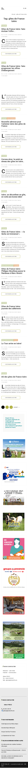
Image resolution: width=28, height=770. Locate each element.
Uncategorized (11, 118)
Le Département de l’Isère (8, 735)
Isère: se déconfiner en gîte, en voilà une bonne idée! (13, 195)
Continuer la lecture (10, 53)
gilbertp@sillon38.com (8, 711)
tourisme (4, 25)
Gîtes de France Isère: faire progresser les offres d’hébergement (13, 68)
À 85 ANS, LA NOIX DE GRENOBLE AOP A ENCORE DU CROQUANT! (12, 757)
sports (16, 340)
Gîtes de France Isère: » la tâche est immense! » (13, 232)
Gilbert (6, 36)
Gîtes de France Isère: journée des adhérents (11, 307)
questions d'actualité (7, 265)
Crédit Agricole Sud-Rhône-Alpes (9, 724)
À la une (4, 62)
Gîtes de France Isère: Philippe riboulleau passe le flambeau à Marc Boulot (13, 271)
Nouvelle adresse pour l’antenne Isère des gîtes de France (13, 123)
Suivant (16, 407)
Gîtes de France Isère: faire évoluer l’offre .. (13, 30)
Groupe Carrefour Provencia (8, 732)
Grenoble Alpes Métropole (8, 728)
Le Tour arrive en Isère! (11, 343)
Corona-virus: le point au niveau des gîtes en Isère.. (12, 160)
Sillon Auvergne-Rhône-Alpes (12, 741)
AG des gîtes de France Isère (14, 376)
